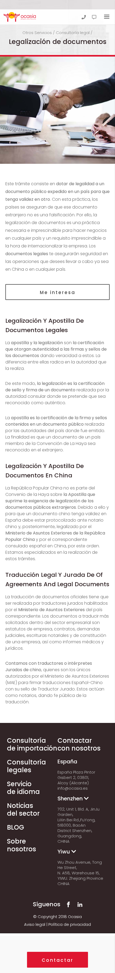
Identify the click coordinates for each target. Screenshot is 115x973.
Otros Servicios (37, 32)
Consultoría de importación (32, 744)
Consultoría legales (26, 766)
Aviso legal (34, 924)
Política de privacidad (69, 924)
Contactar (57, 960)
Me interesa (57, 292)
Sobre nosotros (21, 845)
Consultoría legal (73, 32)
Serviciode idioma (23, 787)
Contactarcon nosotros (79, 744)
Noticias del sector (23, 809)
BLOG (15, 827)
